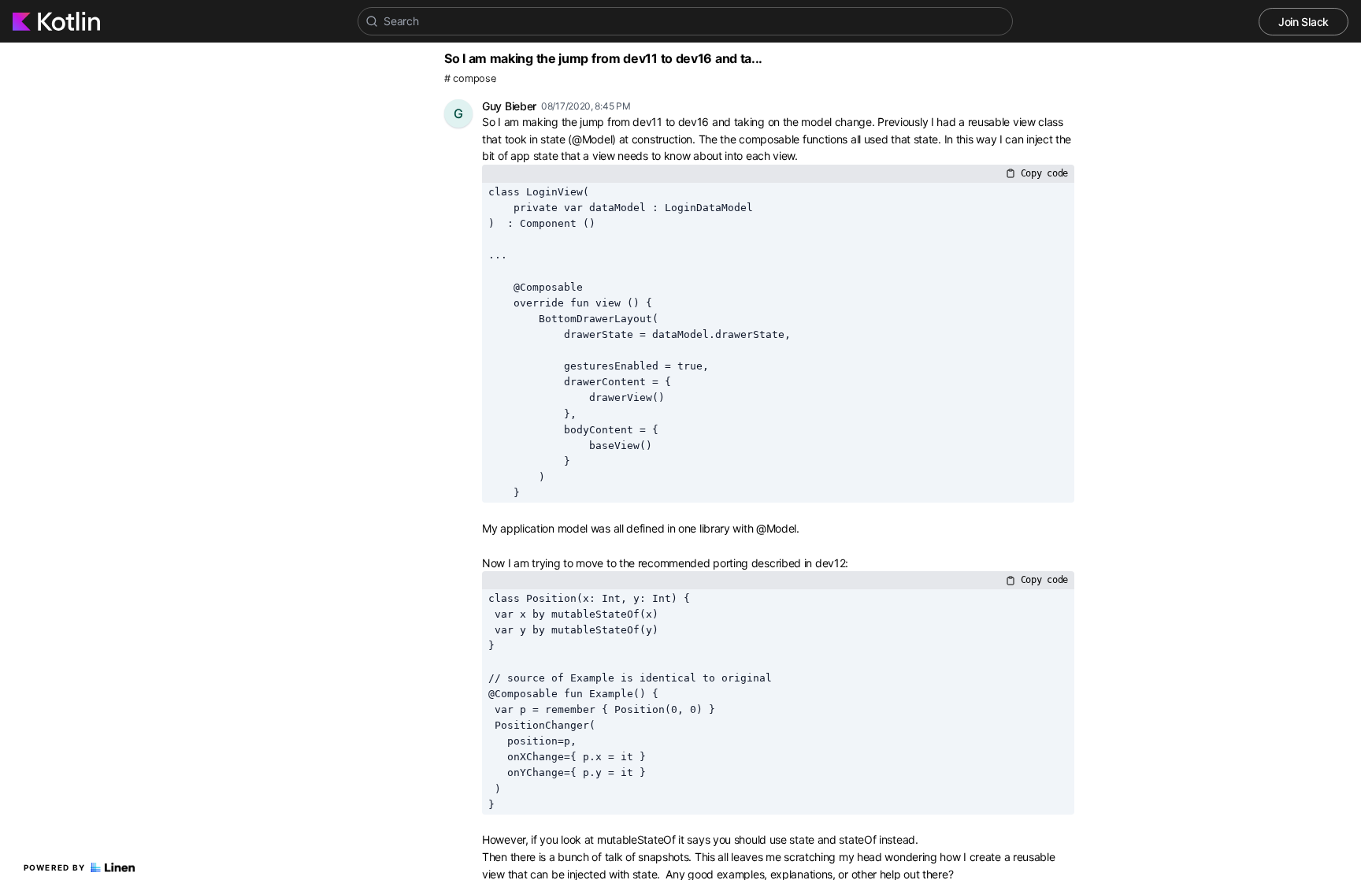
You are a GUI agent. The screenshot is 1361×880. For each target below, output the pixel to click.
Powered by (55, 867)
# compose (469, 78)
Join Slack (1303, 21)
